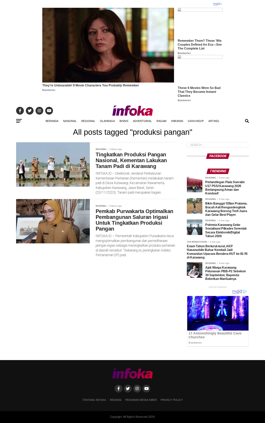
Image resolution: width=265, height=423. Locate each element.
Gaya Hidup (196, 121)
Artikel (214, 121)
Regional (88, 121)
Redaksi (115, 399)
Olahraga (107, 121)
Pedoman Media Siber (141, 399)
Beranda (52, 121)
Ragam (161, 121)
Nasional (70, 121)
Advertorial (142, 121)
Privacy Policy (172, 399)
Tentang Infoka (94, 399)
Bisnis (124, 121)
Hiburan (177, 121)
